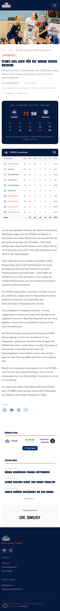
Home (4, 50)
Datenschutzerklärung (12, 589)
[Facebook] (12, 410)
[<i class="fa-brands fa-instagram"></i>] (10, 550)
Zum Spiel (31, 448)
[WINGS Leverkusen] (6, 5)
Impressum (7, 585)
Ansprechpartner (9, 567)
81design (23, 606)
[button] (5, 606)
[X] (19, 410)
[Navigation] (54, 5)
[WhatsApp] (5, 410)
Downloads (7, 571)
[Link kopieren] (26, 410)
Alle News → (30, 498)
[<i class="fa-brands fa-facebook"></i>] (4, 550)
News (11, 50)
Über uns (6, 563)
